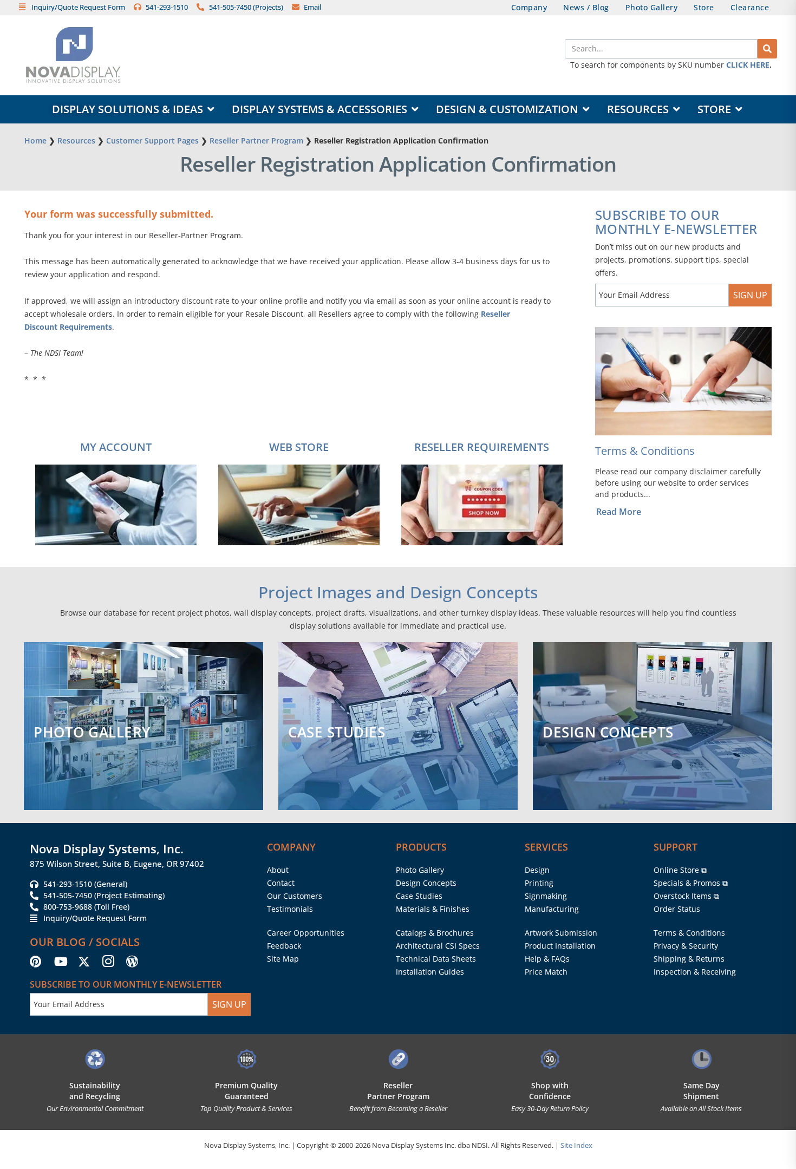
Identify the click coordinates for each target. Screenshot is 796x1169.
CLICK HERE (747, 65)
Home (35, 140)
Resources (76, 140)
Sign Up (750, 295)
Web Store (299, 447)
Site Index (576, 1145)
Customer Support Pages (152, 140)
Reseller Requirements (481, 447)
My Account (116, 447)
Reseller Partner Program (256, 140)
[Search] (767, 48)
